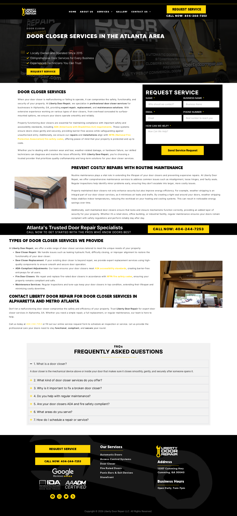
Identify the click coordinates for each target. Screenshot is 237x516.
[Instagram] (59, 496)
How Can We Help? (157, 125)
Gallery (122, 11)
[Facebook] (52, 496)
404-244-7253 (34, 324)
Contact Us (139, 11)
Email (149, 112)
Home (72, 11)
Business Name (192, 98)
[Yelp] (72, 496)
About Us (86, 11)
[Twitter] (66, 496)
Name (149, 98)
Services (103, 11)
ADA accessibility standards (110, 268)
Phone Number (192, 112)
